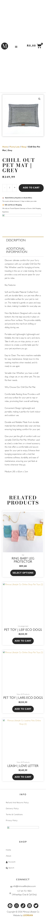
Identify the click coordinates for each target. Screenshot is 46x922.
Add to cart (31, 188)
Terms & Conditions (14, 815)
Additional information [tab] (16, 251)
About (8, 856)
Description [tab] (16, 240)
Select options (23, 573)
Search (11, 868)
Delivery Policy (12, 809)
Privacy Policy (12, 821)
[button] (16, 47)
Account (11, 862)
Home (5, 147)
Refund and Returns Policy (17, 803)
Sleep (23, 147)
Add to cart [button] (23, 641)
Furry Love (15, 147)
